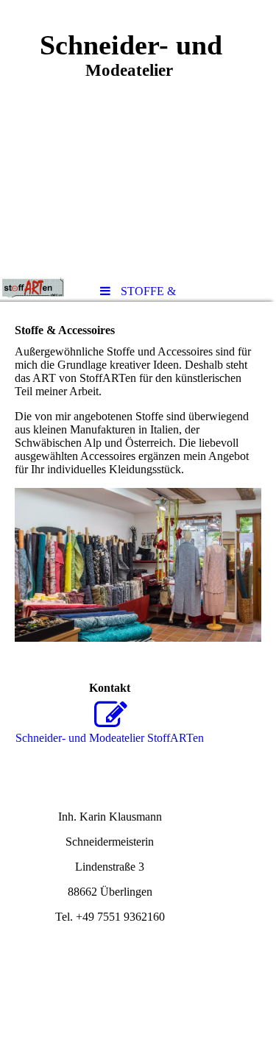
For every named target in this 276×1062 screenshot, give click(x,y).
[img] (138, 136)
